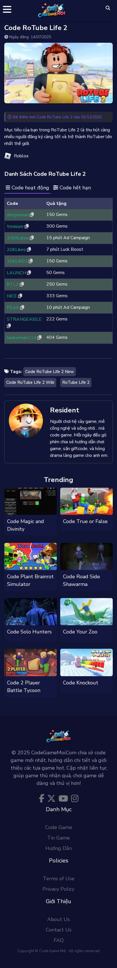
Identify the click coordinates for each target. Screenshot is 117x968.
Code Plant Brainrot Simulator (30, 580)
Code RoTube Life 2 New (49, 371)
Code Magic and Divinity (25, 525)
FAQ (59, 940)
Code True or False (85, 521)
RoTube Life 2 (75, 382)
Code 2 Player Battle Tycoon (23, 686)
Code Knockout (80, 682)
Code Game (58, 827)
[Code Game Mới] (51, 10)
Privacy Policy (58, 889)
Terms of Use (58, 878)
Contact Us (59, 929)
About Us (58, 919)
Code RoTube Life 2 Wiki (30, 382)
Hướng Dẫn (58, 848)
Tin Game (58, 837)
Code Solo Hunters (29, 631)
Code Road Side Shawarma (81, 580)
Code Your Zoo (80, 631)
